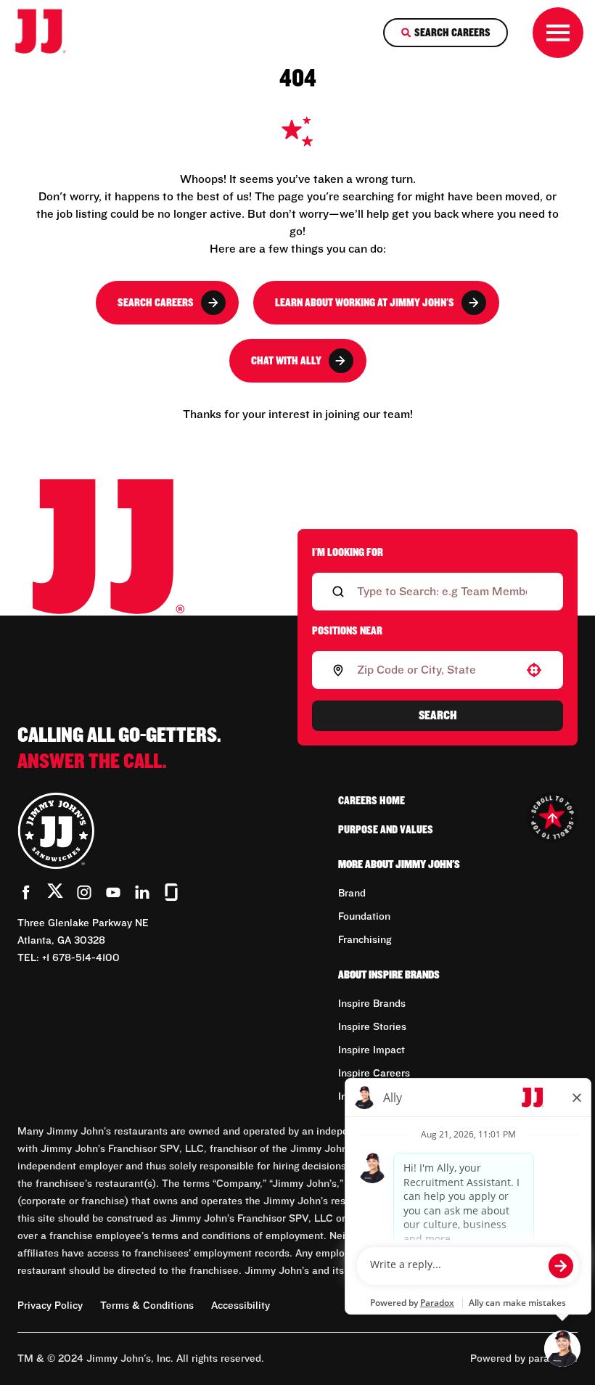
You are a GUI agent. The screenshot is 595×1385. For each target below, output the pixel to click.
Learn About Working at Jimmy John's (364, 303)
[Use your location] (534, 670)
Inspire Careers (374, 1074)
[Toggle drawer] (558, 32)
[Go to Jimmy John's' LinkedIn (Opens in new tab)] (142, 892)
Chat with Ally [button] (286, 361)
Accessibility (240, 1306)
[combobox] (434, 670)
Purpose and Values (385, 830)
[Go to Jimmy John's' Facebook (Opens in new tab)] (26, 892)
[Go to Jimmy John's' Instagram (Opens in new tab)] (84, 892)
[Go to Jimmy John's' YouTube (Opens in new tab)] (113, 892)
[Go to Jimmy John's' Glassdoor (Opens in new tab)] (171, 892)
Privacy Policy (50, 1306)
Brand (352, 893)
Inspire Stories (372, 1027)
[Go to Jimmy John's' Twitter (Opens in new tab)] (55, 893)
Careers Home (371, 800)
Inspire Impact (371, 1050)
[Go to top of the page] (552, 817)
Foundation (364, 917)
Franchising (364, 940)
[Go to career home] (50, 33)
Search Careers (156, 303)
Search (438, 715)
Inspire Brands (372, 1004)
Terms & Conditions (147, 1306)
